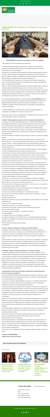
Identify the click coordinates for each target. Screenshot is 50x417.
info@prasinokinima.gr (25, 395)
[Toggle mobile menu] (47, 9)
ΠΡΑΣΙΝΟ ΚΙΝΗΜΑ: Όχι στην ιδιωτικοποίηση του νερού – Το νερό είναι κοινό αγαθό (25, 357)
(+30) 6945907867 (25, 393)
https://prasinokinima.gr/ (25, 397)
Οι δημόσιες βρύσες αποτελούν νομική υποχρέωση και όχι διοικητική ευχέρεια (9, 357)
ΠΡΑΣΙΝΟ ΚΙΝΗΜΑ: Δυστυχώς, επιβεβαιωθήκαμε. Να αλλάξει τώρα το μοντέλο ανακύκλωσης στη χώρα (41, 357)
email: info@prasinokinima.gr (26, 1)
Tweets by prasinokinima (39, 386)
